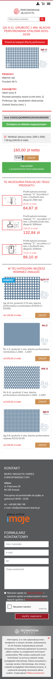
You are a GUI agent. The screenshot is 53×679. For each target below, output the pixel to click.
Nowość (8, 280)
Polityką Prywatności (35, 600)
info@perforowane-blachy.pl (26, 508)
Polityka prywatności (35, 673)
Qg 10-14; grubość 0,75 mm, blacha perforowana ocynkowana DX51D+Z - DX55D (23, 306)
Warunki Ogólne (35, 593)
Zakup (31, 158)
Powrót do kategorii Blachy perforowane (25, 42)
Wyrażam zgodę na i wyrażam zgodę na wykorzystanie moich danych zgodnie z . (27, 596)
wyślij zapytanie (32, 616)
